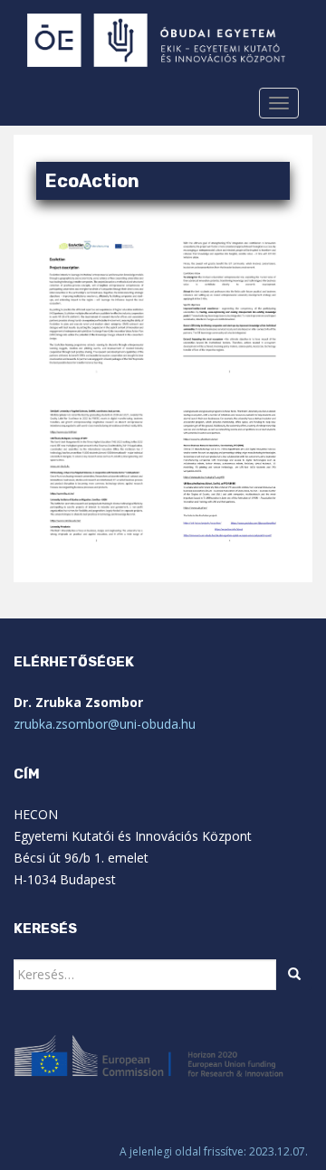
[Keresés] (294, 974)
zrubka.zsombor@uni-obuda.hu (105, 723)
